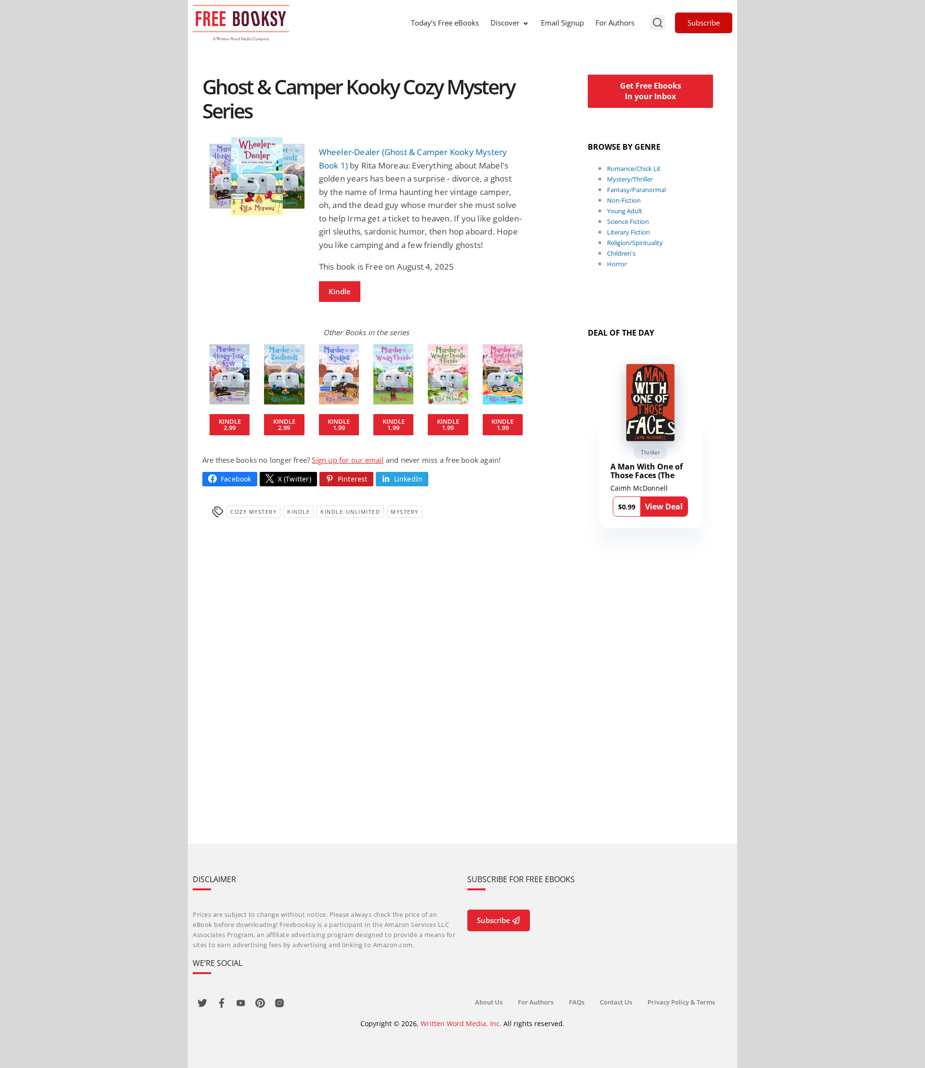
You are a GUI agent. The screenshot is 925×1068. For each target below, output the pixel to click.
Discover (504, 22)
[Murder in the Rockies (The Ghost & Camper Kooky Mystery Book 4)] (339, 374)
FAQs (576, 1002)
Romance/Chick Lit (634, 168)
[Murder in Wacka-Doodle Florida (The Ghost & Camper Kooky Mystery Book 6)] (448, 374)
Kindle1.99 (339, 424)
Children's (621, 253)
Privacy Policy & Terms (681, 1002)
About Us (488, 1002)
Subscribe (703, 22)
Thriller (650, 452)
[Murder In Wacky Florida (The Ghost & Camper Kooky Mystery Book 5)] (393, 374)
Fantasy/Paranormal (636, 189)
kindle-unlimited (350, 511)
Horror (617, 264)
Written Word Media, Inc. (461, 1023)
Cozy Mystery (253, 511)
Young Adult (624, 211)
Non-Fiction (624, 200)
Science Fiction (628, 221)
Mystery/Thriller (630, 179)
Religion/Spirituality (635, 242)
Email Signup (562, 22)
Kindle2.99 (230, 424)
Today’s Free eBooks (445, 22)
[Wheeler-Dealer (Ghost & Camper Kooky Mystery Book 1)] (257, 176)
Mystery (405, 511)
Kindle (340, 291)
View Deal (664, 506)
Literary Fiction (628, 232)
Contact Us (616, 1002)
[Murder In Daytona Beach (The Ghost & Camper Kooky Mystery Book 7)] (503, 374)
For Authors (614, 22)
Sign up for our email (347, 460)
